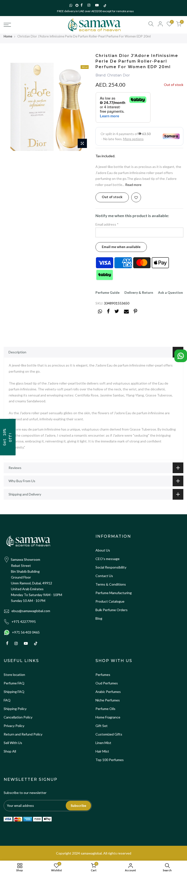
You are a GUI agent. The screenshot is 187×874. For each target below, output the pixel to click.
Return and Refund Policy (23, 734)
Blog (98, 618)
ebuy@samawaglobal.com (30, 611)
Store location (14, 674)
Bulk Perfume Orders (111, 610)
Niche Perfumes (107, 700)
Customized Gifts (108, 734)
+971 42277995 (23, 621)
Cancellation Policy (18, 717)
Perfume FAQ (14, 683)
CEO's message (107, 559)
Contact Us (104, 576)
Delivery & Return (138, 292)
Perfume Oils (105, 709)
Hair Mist (102, 751)
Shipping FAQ (14, 692)
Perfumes (102, 674)
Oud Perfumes (106, 683)
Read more (132, 185)
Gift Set (101, 726)
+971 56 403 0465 (26, 632)
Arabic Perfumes (108, 692)
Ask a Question (170, 292)
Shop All (10, 751)
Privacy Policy (14, 726)
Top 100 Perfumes (109, 760)
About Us (102, 550)
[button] (8, 437)
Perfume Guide (107, 292)
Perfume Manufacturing (113, 593)
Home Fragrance (107, 717)
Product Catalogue (109, 601)
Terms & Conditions (110, 584)
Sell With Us (13, 743)
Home (8, 36)
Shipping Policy (15, 709)
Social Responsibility (110, 567)
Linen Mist (103, 743)
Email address (107, 224)
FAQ (7, 700)
